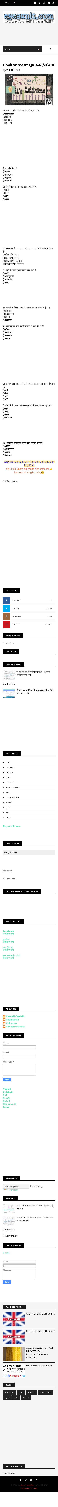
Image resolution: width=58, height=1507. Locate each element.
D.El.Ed (31, 1392)
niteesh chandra (15, 1026)
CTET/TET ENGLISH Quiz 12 (40, 1331)
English (10, 782)
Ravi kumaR (12, 1019)
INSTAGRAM (17, 616)
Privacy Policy (10, 1235)
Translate (13, 1190)
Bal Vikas (10, 767)
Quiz (8, 807)
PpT (5, 1095)
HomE (6, 1253)
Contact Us (9, 684)
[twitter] (39, 3)
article (26, 1397)
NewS (6, 1098)
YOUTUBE (16, 624)
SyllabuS (8, 1092)
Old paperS (9, 1104)
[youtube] (44, 3)
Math (8, 802)
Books (9, 772)
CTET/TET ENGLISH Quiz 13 (40, 1313)
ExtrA (6, 1107)
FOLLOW (49, 608)
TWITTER (16, 608)
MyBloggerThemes (29, 1488)
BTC (8, 762)
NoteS (6, 1101)
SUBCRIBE (48, 624)
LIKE (50, 600)
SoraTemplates (27, 1485)
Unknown (11, 1023)
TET (7, 812)
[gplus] (53, 3)
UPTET (9, 818)
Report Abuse (12, 826)
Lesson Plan (12, 797)
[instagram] (49, 3)
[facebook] (35, 3)
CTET (8, 777)
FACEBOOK (17, 600)
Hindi (8, 792)
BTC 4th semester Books (39, 1365)
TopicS (7, 1089)
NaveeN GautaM (15, 1016)
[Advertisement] (29, 144)
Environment (13, 787)
